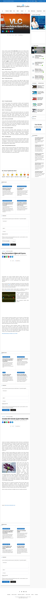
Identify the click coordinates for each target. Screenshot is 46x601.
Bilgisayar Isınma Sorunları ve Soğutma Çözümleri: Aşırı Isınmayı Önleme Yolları (39, 70)
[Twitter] (30, 1)
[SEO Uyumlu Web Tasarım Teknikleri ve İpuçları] (34, 92)
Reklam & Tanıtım (21, 594)
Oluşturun (38, 129)
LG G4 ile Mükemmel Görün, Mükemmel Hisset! (7, 547)
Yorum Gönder (5, 244)
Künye (32, 594)
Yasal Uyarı (28, 594)
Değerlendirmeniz (5, 233)
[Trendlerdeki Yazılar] (2, 1)
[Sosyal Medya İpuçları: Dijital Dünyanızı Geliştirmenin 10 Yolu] (34, 104)
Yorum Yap (4, 215)
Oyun (4, 372)
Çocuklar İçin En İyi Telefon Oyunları (6, 375)
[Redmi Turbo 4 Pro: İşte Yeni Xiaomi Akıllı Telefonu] (34, 110)
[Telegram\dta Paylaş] (12, 31)
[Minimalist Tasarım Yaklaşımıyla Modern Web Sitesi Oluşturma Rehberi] (34, 86)
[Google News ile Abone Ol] (20, 35)
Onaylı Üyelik (14, 594)
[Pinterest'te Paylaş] (8, 31)
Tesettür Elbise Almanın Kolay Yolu (22, 359)
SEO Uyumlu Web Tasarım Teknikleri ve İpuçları (40, 92)
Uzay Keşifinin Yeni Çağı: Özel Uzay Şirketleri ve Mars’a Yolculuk (39, 138)
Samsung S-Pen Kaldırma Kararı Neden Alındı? (40, 98)
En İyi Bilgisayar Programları (20, 189)
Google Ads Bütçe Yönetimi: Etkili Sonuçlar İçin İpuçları (39, 56)
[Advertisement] (15, 43)
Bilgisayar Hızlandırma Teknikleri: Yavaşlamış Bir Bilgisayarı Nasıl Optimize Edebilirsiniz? (39, 77)
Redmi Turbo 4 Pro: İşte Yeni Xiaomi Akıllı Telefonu (40, 110)
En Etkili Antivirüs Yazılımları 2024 (21, 547)
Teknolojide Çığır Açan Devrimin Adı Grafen (39, 172)
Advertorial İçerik (21, 372)
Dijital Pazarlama (18, 12)
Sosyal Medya (22, 12)
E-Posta (4, 231)
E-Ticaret (25, 12)
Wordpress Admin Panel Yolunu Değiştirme (39, 154)
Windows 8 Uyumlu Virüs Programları (6, 189)
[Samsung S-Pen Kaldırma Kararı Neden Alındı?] (34, 98)
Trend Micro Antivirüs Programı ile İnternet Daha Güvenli (22, 204)
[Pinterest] (33, 1)
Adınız (4, 228)
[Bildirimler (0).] (44, 1)
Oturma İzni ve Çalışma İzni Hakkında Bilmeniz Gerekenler (7, 360)
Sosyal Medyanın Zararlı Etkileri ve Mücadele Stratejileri (39, 63)
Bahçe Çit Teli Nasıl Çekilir (21, 531)
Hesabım (8, 594)
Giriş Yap (13, 244)
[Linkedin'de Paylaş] (10, 31)
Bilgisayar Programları (7, 186)
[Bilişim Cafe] (23, 5)
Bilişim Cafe (4, 255)
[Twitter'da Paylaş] (5, 31)
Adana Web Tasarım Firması (23, 597)
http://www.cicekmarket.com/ (10, 505)
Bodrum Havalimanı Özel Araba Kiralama (22, 375)
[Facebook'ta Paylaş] (3, 31)
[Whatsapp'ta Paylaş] (6, 31)
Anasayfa (2, 13)
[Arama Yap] (27, 1)
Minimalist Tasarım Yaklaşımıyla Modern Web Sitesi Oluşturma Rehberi (40, 87)
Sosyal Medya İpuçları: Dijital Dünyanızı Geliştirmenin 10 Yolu (40, 105)
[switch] (36, 1)
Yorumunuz (5, 221)
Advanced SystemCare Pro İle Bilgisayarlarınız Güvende (7, 204)
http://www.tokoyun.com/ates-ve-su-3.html (9, 333)
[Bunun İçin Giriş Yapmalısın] (8, 35)
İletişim (36, 594)
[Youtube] (32, 1)
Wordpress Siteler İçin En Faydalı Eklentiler (39, 50)
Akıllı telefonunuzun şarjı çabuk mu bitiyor (39, 164)
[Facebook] (29, 1)
